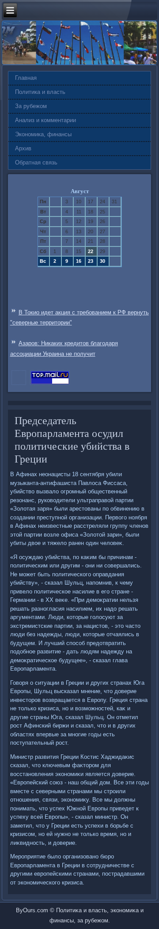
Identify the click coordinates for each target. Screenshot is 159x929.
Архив (23, 148)
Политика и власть (40, 92)
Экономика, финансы (43, 134)
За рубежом (31, 106)
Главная (26, 78)
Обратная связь (36, 162)
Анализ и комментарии (45, 120)
